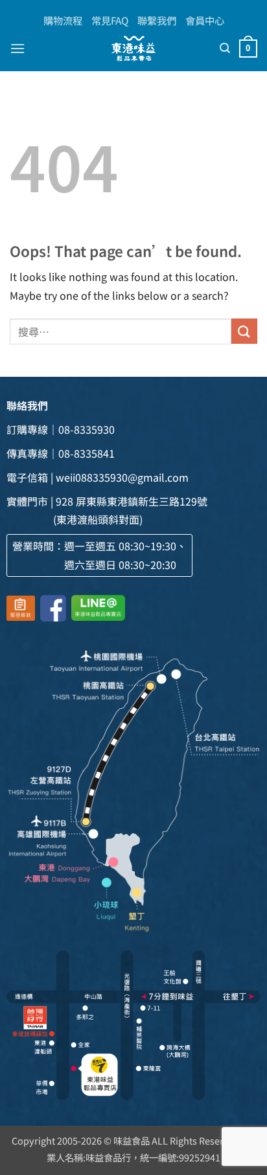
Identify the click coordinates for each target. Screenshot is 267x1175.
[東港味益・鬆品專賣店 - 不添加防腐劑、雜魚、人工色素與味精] (133, 48)
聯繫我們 (156, 20)
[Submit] (244, 331)
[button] (17, 48)
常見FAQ (109, 20)
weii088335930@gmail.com (122, 477)
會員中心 (204, 20)
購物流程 (62, 20)
